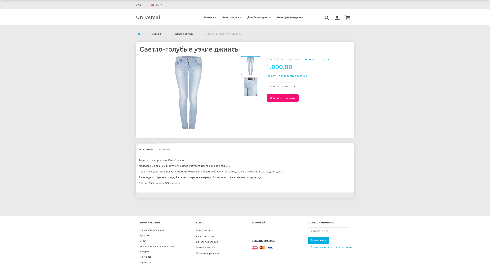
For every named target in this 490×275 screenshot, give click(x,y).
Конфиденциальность (152, 229)
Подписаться (318, 240)
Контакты (145, 256)
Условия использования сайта (157, 245)
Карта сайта (147, 262)
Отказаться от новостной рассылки (331, 247)
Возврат (144, 251)
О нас (143, 240)
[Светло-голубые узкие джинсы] (188, 92)
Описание (146, 149)
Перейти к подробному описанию (287, 76)
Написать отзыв (318, 59)
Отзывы (293, 59)
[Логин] (337, 17)
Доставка (145, 235)
